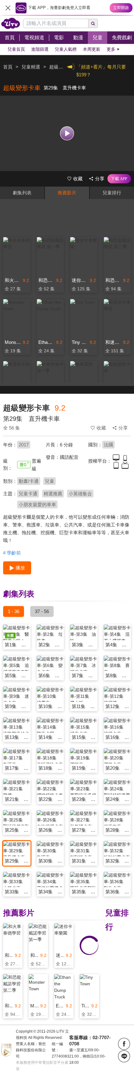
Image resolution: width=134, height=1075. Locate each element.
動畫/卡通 (29, 481)
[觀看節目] (67, 133)
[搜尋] (93, 23)
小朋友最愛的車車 (37, 504)
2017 (24, 444)
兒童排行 (112, 192)
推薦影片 (67, 192)
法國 (108, 444)
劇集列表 (22, 192)
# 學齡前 (12, 552)
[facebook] (124, 1044)
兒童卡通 (28, 493)
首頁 (7, 66)
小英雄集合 (80, 493)
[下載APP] (119, 178)
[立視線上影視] (10, 23)
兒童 (49, 481)
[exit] (8, 8)
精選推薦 (53, 493)
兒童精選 (31, 66)
